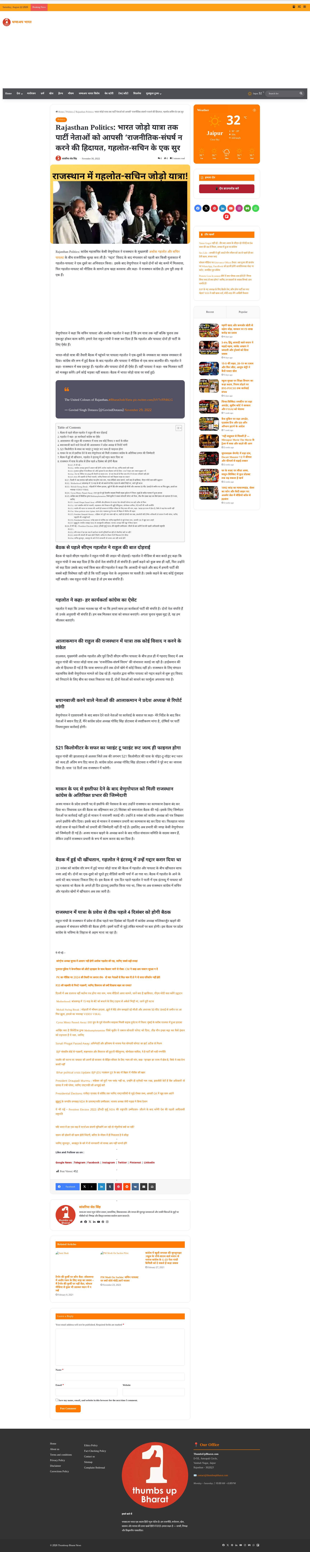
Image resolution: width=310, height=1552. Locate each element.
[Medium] (247, 208)
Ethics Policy (91, 1445)
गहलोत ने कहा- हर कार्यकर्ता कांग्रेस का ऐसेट (80, 437)
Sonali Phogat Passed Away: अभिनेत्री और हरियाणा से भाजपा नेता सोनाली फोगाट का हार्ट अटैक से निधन (110, 502)
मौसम (71, 93)
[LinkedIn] (101, 1186)
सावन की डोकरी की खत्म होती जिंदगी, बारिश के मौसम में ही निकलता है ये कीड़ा (101, 535)
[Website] (81, 1222)
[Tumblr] (110, 1186)
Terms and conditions (61, 1455)
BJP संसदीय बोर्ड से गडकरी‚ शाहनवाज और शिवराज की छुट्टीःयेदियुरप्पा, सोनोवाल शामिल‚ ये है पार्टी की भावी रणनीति (114, 505)
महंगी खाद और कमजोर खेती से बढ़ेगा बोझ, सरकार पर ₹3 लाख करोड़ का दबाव (237, 329)
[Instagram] (107, 1222)
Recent (210, 312)
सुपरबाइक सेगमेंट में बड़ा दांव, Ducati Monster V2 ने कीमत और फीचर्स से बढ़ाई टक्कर (237, 457)
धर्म (42, 93)
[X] (90, 1222)
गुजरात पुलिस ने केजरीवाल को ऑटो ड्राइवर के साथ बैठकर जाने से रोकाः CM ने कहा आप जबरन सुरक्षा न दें (110, 471)
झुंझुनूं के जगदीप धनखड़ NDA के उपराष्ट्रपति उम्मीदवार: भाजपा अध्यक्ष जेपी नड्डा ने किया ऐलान (105, 523)
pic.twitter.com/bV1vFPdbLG (153, 400)
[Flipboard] (226, 216)
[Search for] (301, 94)
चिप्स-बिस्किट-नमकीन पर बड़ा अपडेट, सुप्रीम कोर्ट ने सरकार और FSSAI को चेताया (237, 405)
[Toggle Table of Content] (177, 428)
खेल (51, 93)
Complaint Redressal (94, 1468)
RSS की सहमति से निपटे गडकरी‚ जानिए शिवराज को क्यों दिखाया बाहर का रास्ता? (102, 477)
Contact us (89, 1456)
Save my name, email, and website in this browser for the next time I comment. (98, 1400)
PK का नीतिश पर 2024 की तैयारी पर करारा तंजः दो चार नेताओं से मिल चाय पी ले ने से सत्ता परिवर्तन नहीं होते (111, 474)
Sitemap (88, 1462)
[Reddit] (126, 1186)
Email (60, 1385)
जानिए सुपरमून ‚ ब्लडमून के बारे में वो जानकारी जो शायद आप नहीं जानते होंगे (99, 538)
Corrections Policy (59, 1471)
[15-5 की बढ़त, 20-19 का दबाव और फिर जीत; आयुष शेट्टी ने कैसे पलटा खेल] (209, 368)
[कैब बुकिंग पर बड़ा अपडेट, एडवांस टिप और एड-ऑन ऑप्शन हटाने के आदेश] (209, 424)
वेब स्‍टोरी (109, 93)
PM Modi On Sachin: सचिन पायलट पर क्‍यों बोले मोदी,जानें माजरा (119, 1279)
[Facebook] (85, 1222)
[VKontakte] (135, 1186)
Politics (70, 111)
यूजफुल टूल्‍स (152, 93)
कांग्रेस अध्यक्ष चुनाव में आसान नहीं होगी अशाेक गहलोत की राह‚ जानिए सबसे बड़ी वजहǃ (103, 468)
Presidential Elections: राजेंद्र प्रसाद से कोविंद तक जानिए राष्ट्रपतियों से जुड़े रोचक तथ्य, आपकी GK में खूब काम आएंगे (114, 520)
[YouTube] (98, 1222)
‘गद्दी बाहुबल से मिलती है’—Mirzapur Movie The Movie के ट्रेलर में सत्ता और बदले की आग (238, 440)
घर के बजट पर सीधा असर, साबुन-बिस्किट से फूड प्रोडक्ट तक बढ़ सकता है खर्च (236, 474)
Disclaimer (55, 1466)
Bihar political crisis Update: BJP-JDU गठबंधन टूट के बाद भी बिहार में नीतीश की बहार (104, 511)
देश (18, 93)
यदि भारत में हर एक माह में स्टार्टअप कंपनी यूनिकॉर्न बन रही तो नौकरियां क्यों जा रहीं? (102, 532)
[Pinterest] (118, 1186)
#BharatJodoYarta (120, 400)
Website (127, 1385)
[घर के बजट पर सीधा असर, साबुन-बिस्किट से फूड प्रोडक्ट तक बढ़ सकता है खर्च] (209, 475)
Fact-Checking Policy (95, 1451)
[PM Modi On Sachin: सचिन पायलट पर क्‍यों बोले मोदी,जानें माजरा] (120, 1262)
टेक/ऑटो (123, 93)
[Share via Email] (143, 1186)
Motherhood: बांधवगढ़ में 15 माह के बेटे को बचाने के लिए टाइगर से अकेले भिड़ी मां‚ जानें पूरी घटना (106, 483)
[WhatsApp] (255, 208)
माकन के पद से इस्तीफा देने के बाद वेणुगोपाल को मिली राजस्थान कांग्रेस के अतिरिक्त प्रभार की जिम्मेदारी (107, 453)
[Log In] (294, 7)
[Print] (152, 1186)
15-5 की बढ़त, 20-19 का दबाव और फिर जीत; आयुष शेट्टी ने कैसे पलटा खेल (237, 367)
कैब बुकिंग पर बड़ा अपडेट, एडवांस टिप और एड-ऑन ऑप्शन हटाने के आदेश (235, 422)
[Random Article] (299, 7)
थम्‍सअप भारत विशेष (89, 93)
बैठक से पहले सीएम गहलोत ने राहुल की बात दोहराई (83, 433)
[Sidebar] (304, 7)
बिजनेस (137, 93)
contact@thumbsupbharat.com (212, 1475)
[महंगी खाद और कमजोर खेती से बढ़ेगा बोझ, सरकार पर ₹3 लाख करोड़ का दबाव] (209, 330)
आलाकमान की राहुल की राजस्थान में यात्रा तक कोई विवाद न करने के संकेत (94, 441)
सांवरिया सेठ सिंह (69, 158)
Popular (243, 312)
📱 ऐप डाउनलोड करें (227, 189)
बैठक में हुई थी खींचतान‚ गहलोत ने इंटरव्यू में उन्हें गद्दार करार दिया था (91, 457)
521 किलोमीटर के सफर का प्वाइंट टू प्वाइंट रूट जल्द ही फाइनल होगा (91, 449)
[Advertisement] (155, 61)
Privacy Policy (57, 1460)
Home (8, 93)
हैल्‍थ (60, 93)
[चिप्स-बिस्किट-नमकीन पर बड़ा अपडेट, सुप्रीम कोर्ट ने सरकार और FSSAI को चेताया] (209, 406)
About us (54, 1449)
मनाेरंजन (31, 93)
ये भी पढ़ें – (78, 465)
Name (60, 1370)
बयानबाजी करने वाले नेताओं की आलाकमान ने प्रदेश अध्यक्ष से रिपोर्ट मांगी (93, 445)
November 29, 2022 (138, 410)
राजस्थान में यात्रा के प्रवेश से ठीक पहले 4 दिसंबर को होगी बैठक (88, 461)
